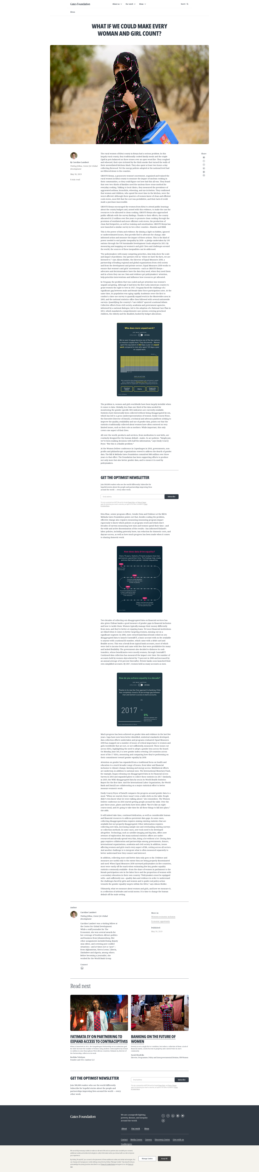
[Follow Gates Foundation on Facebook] (168, 1116)
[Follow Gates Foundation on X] (163, 1116)
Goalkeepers (126, 1144)
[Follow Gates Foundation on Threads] (163, 1120)
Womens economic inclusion (163, 916)
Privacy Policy (131, 502)
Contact (124, 1139)
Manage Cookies (147, 1158)
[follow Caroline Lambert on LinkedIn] (82, 968)
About (124, 1128)
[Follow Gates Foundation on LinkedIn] (173, 1116)
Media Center (136, 1139)
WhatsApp (204, 172)
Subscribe (171, 496)
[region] (129, 1158)
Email (204, 157)
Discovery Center (162, 1139)
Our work (135, 1128)
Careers (148, 1139)
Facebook (204, 164)
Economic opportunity (160, 921)
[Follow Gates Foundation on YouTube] (182, 1116)
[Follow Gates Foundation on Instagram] (178, 1116)
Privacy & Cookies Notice (108, 1164)
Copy (204, 175)
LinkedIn (204, 168)
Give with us (178, 1139)
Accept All (164, 1158)
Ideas (72, 12)
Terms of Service (142, 502)
